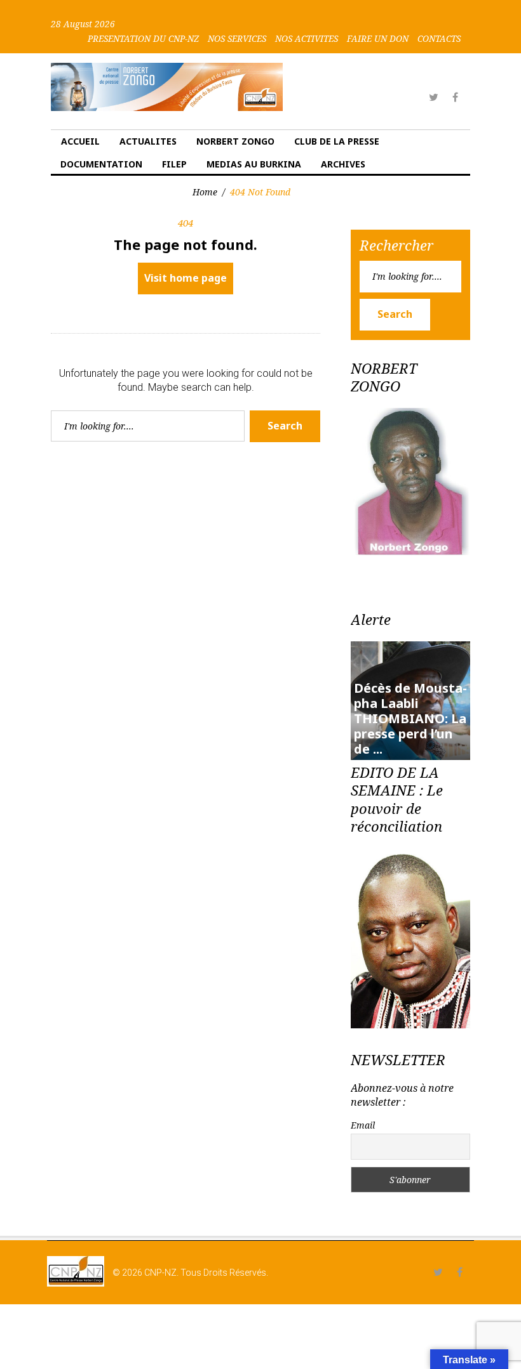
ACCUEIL (80, 141)
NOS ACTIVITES (306, 38)
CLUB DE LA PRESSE (336, 141)
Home (205, 192)
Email (363, 1125)
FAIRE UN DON (378, 38)
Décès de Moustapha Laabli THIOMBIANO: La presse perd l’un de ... (410, 718)
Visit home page (185, 278)
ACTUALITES (148, 141)
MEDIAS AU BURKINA (253, 164)
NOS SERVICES (237, 38)
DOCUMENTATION (101, 164)
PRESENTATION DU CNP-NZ (143, 38)
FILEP (174, 164)
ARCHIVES (343, 164)
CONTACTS (439, 38)
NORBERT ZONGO (235, 141)
